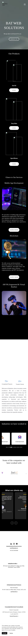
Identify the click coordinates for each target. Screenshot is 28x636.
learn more (14, 229)
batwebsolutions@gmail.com (13, 546)
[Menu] (25, 4)
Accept (4, 633)
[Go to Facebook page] (17, 544)
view (14, 90)
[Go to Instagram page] (14, 544)
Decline (11, 633)
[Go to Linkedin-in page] (11, 544)
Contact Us (14, 39)
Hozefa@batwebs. (13, 616)
